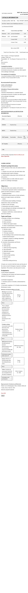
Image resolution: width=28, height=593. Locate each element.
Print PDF (3, 393)
